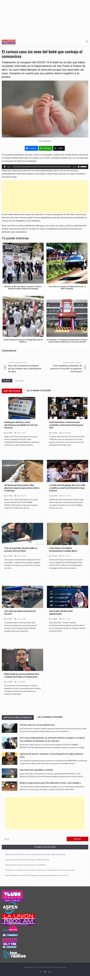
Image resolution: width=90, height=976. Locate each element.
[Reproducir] (5, 167)
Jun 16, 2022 (21, 619)
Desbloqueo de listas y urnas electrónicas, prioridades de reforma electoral (21, 425)
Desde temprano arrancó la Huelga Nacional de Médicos (26, 865)
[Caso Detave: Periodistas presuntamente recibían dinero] (67, 534)
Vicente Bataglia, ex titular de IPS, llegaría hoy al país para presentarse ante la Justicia (36, 875)
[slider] (84, 166)
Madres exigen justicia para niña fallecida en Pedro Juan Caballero (50, 783)
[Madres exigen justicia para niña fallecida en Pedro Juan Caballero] (9, 786)
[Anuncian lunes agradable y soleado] (9, 773)
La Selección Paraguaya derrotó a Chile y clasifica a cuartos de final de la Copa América (67, 488)
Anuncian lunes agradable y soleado (36, 770)
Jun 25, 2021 (66, 496)
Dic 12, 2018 (66, 619)
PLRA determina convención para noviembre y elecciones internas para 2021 (66, 425)
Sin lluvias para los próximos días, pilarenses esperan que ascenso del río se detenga (21, 488)
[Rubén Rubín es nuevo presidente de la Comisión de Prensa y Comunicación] (22, 660)
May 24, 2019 (21, 496)
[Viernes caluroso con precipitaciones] (9, 728)
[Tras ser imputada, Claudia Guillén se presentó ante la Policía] (22, 534)
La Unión (9, 433)
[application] (45, 166)
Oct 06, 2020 (66, 433)
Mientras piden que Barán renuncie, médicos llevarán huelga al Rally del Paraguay (35, 854)
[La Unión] (8, 42)
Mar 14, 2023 (21, 556)
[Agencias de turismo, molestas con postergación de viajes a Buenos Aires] (9, 758)
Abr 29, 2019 (66, 556)
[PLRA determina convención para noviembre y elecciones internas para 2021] (67, 408)
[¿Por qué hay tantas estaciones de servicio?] (22, 597)
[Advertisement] (45, 17)
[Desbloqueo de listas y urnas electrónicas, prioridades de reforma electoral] (22, 408)
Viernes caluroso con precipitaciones (37, 725)
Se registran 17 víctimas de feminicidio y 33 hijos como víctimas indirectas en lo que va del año (40, 870)
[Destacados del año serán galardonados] (67, 597)
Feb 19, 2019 (21, 433)
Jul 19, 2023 (21, 682)
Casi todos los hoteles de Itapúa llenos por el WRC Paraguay (27, 860)
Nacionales (19, 381)
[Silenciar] (78, 167)
